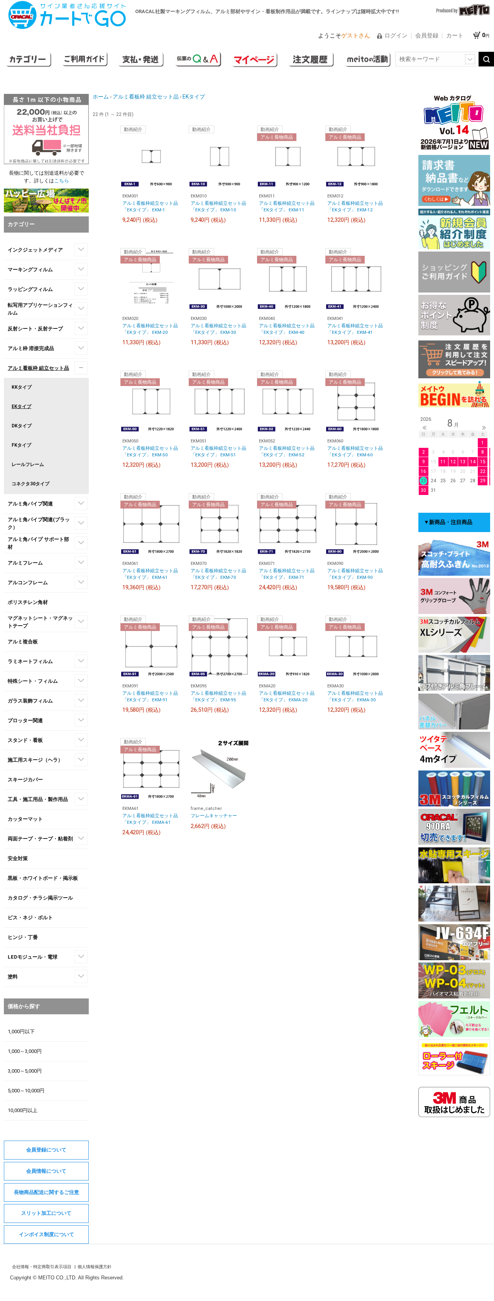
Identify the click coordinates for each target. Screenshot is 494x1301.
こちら (61, 181)
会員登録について (46, 1150)
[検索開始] (486, 59)
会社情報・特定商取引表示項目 (42, 1266)
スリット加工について (46, 1213)
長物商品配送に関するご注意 (46, 1192)
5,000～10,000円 (26, 1091)
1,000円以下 (21, 1031)
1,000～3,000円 (25, 1051)
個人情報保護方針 (95, 1266)
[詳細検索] (470, 59)
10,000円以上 (22, 1110)
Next (484, 427)
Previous (424, 427)
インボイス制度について (46, 1234)
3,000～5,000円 (25, 1071)
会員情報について (46, 1171)
